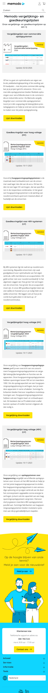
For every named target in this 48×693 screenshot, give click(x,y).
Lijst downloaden (14, 118)
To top (41, 688)
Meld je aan (22, 571)
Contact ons (22, 649)
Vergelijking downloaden (18, 415)
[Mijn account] (39, 3)
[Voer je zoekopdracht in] (43, 10)
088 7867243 (24, 639)
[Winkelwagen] (44, 3)
